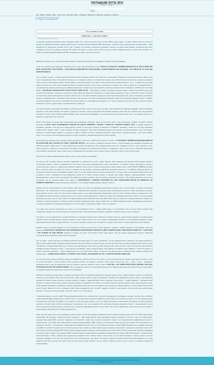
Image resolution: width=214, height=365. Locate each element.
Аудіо (54, 15)
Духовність (107, 15)
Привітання (91, 15)
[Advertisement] (66, 24)
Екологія (115, 15)
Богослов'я (70, 15)
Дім (37, 15)
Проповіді (99, 15)
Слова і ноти (61, 15)
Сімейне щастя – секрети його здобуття (94, 36)
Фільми (48, 15)
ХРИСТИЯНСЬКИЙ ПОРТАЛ (105, 361)
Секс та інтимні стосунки (52, 19)
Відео (76, 15)
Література (82, 15)
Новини (42, 15)
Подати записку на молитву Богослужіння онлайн (107, 355)
